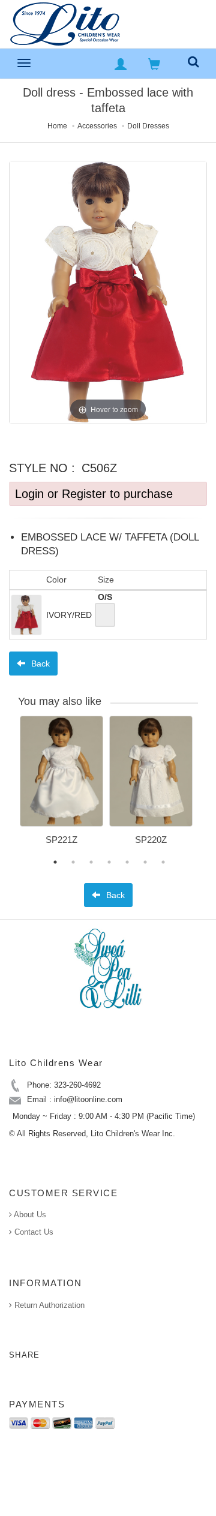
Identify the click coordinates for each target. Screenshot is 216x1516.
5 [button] (127, 862)
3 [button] (91, 862)
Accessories (97, 126)
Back (39, 663)
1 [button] (55, 862)
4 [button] (109, 862)
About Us (29, 1214)
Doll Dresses (148, 126)
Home (57, 126)
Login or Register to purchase (94, 493)
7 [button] (163, 862)
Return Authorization (48, 1305)
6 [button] (145, 862)
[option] (61, 784)
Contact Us (32, 1231)
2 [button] (73, 862)
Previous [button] (11, 788)
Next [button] (207, 788)
